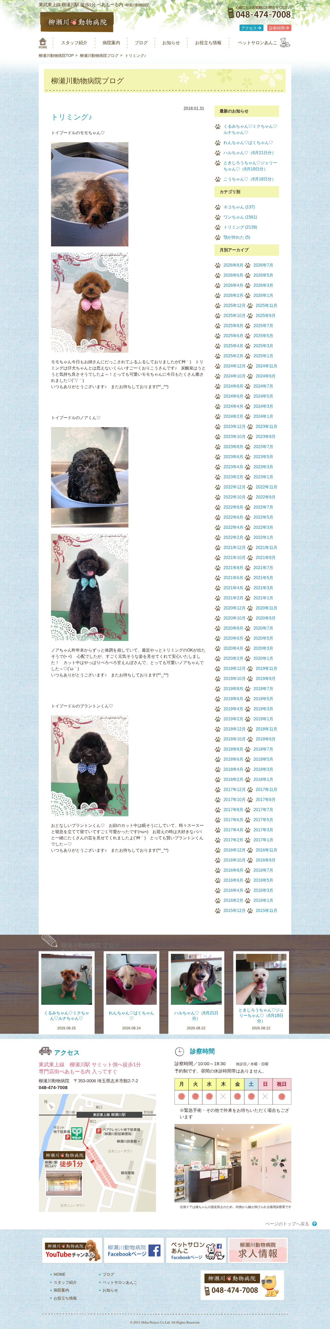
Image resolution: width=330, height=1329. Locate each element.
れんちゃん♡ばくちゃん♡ (248, 142)
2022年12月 (235, 487)
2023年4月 (233, 467)
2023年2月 (233, 477)
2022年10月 (235, 497)
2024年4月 (233, 406)
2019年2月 (233, 719)
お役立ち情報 (208, 42)
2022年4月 (233, 527)
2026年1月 (263, 295)
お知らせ (171, 42)
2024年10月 (235, 376)
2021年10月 (235, 557)
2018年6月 (233, 759)
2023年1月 (263, 477)
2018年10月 (235, 739)
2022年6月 (233, 517)
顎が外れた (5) (237, 237)
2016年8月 (233, 870)
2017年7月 (263, 809)
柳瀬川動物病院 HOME (43, 42)
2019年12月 (235, 668)
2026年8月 (233, 265)
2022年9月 (266, 497)
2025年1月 (263, 356)
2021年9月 (266, 557)
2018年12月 (235, 729)
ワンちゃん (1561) (240, 217)
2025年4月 (233, 346)
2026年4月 (233, 285)
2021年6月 (233, 578)
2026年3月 (263, 285)
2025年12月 (235, 305)
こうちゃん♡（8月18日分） (250, 179)
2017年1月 (263, 840)
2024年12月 (235, 366)
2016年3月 (263, 890)
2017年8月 (233, 809)
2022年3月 (263, 527)
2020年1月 (263, 658)
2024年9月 (266, 376)
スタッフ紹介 (74, 42)
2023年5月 (263, 457)
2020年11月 (266, 608)
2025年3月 (263, 346)
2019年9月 (266, 678)
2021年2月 (233, 598)
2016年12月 (235, 850)
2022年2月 (233, 537)
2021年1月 (263, 598)
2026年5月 (263, 275)
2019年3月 (263, 709)
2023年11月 (266, 426)
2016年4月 (233, 890)
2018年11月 (266, 729)
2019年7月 (263, 688)
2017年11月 (266, 789)
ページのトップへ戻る (287, 1223)
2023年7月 (263, 446)
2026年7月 (263, 265)
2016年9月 (266, 860)
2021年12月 (235, 547)
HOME (59, 1274)
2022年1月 (263, 537)
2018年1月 (263, 779)
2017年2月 (233, 840)
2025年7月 (263, 325)
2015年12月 (235, 910)
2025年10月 (235, 315)
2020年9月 (266, 618)
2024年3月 (263, 406)
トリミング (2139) (240, 227)
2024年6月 (233, 396)
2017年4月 (233, 830)
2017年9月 (266, 799)
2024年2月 (233, 416)
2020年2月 (233, 658)
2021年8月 (233, 567)
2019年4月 (233, 709)
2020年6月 (233, 638)
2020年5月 (263, 638)
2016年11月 (266, 850)
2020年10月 (235, 618)
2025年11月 (266, 305)
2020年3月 (263, 648)
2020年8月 (233, 628)
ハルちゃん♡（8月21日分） (250, 152)
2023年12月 (235, 426)
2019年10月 (235, 678)
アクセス (249, 28)
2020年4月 (233, 648)
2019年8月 (233, 688)
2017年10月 (235, 799)
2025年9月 (266, 315)
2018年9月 (266, 739)
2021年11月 (266, 547)
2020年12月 (235, 608)
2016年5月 (263, 880)
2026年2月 (233, 295)
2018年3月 (263, 769)
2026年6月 (233, 275)
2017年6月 (233, 820)
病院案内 (111, 42)
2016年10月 (235, 860)
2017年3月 (263, 830)
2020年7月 (263, 628)
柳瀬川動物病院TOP (56, 55)
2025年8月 (233, 325)
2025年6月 (233, 336)
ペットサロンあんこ (257, 42)
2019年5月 (263, 699)
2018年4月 (233, 769)
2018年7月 (263, 749)
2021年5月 (263, 578)
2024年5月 (263, 396)
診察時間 (277, 28)
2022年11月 (266, 487)
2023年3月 (263, 467)
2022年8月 (233, 507)
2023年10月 (235, 436)
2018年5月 (263, 759)
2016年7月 (263, 870)
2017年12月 (235, 789)
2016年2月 (233, 900)
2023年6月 (233, 457)
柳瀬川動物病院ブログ (99, 55)
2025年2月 (233, 356)
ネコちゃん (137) (239, 207)
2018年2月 (233, 779)
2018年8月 (233, 749)
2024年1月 (263, 416)
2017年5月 (263, 820)
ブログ (141, 42)
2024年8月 (233, 386)
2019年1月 (263, 719)
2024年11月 (266, 366)
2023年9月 (266, 436)
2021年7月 (263, 567)
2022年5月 (263, 517)
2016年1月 (263, 900)
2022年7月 (263, 507)
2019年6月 (233, 699)
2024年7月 (263, 386)
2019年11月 (266, 668)
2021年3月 (263, 588)
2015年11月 (266, 910)
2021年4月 (233, 588)
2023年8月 (233, 446)
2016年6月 (233, 880)
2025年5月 (263, 336)
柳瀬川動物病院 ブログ (90, 945)
